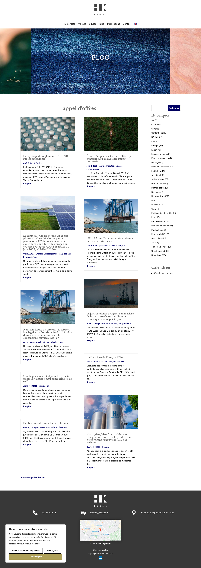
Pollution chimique (160, 226)
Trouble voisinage (159, 247)
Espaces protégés (159, 154)
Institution (156, 171)
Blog (101, 24)
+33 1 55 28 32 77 (50, 513)
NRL (61, 342)
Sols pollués (157, 238)
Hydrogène (104, 447)
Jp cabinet (66, 254)
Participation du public (162, 213)
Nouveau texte (158, 196)
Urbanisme (156, 255)
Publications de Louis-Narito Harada (45, 423)
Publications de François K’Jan (105, 357)
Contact (127, 24)
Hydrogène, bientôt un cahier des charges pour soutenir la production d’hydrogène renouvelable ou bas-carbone (109, 438)
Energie (39, 254)
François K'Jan (105, 362)
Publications (113, 24)
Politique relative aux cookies (29, 544)
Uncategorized (158, 251)
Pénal (154, 217)
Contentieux (111, 323)
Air (152, 120)
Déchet (39, 163)
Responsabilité (158, 234)
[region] (35, 543)
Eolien (154, 150)
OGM (153, 209)
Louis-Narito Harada (45, 427)
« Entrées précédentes (33, 477)
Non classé (156, 192)
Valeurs (82, 24)
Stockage (155, 243)
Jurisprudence (93, 169)
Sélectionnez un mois (163, 273)
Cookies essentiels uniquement (26, 551)
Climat (102, 323)
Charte (154, 125)
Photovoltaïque (30, 257)
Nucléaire (155, 205)
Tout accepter (35, 557)
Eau (153, 142)
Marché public (52, 342)
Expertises (69, 24)
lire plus (27, 183)
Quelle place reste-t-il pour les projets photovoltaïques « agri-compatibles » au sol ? (47, 379)
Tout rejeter (52, 551)
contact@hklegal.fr (99, 513)
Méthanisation (158, 188)
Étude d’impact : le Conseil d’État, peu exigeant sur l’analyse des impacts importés (110, 159)
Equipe (92, 24)
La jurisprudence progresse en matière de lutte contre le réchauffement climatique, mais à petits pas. (110, 316)
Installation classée (114, 166)
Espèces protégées (52, 254)
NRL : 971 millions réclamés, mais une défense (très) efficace (110, 240)
